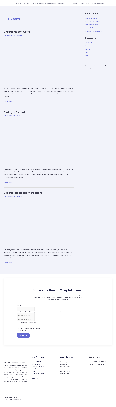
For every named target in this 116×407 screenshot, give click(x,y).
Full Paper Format (65, 371)
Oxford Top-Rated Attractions (23, 192)
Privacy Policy (36, 378)
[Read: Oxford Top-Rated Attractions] (39, 222)
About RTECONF (36, 362)
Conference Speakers (38, 373)
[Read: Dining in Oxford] (39, 142)
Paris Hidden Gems (91, 24)
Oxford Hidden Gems (17, 31)
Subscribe (23, 335)
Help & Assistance (37, 376)
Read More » (8, 101)
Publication (63, 364)
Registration (64, 376)
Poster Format (64, 369)
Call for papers (36, 364)
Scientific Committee (38, 366)
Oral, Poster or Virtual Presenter (30, 328)
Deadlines (35, 369)
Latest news (89, 46)
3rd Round (88, 42)
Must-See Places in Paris (93, 21)
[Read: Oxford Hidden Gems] (39, 61)
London (87, 49)
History (34, 371)
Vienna (87, 59)
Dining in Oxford (14, 112)
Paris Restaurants (91, 18)
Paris (86, 56)
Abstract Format (65, 366)
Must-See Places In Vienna (93, 31)
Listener (23, 331)
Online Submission (65, 373)
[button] (31, 3)
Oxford (6, 35)
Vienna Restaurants (91, 28)
